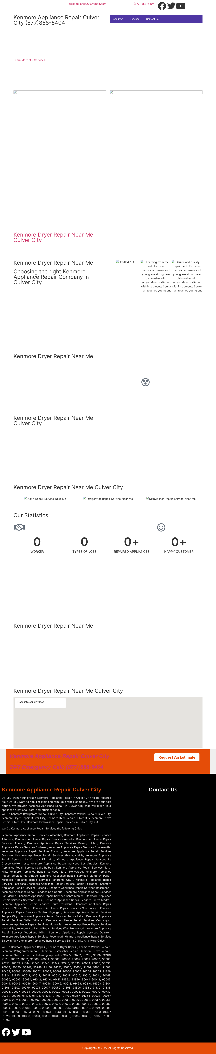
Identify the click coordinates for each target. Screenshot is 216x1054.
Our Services (37, 60)
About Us (118, 18)
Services (134, 18)
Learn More (21, 60)
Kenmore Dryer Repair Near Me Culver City (53, 237)
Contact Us (152, 18)
